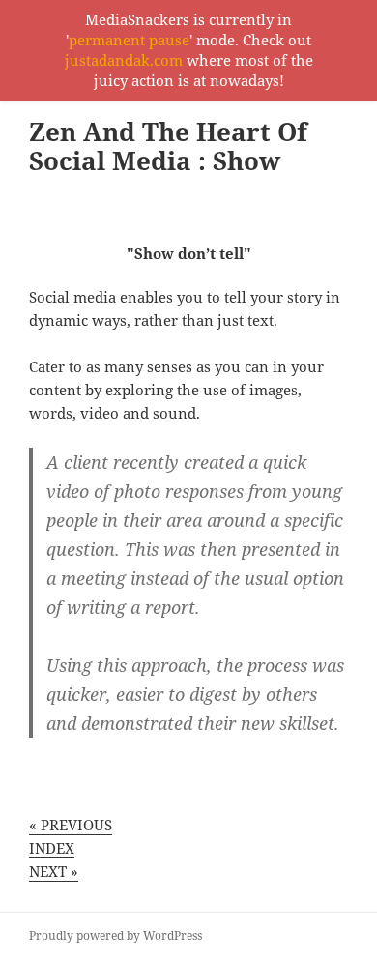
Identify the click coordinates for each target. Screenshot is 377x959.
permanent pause (129, 39)
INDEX (51, 847)
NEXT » (53, 871)
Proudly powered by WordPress (115, 935)
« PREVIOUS (70, 824)
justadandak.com (124, 60)
